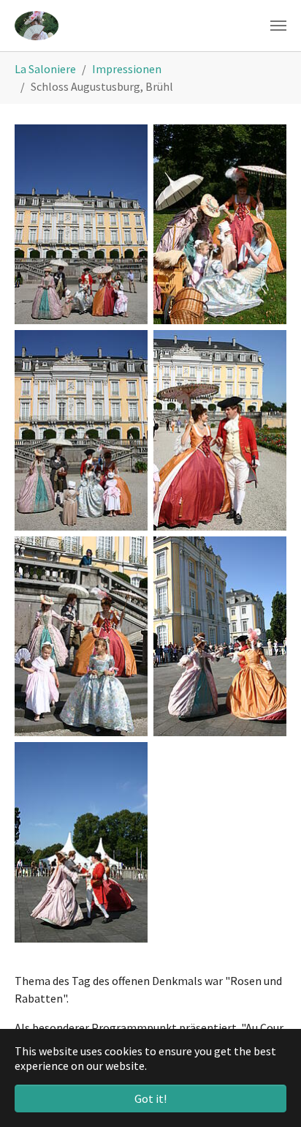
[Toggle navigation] (278, 25)
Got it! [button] (150, 1098)
